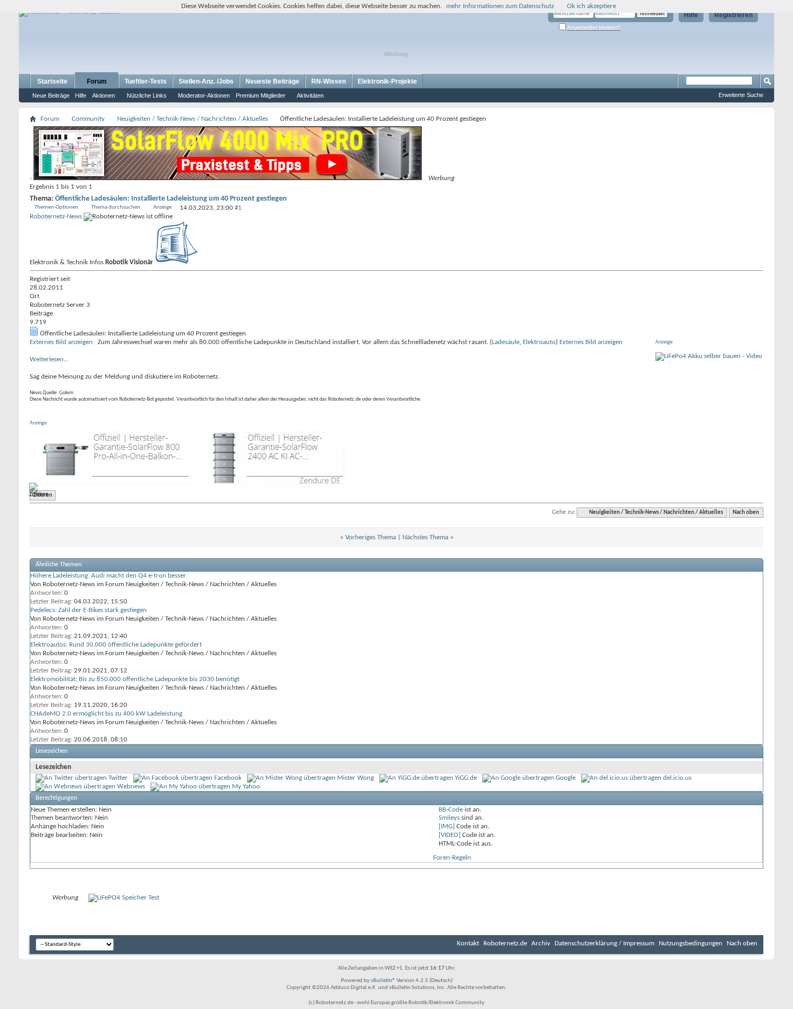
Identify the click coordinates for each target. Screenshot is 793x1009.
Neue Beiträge (51, 95)
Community (88, 118)
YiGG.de (466, 777)
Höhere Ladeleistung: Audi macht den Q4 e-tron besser (108, 575)
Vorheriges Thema (370, 537)
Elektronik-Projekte (387, 81)
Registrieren (733, 15)
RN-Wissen (328, 81)
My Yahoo (246, 786)
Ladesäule (505, 342)
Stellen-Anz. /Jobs (206, 81)
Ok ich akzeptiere (591, 6)
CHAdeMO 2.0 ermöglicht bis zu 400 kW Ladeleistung (106, 713)
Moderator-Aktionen (204, 95)
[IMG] (447, 826)
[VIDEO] (450, 835)
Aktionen (103, 95)
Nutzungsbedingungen (690, 943)
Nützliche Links (147, 95)
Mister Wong (355, 777)
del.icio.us (677, 777)
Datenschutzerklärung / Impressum (604, 943)
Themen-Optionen (56, 207)
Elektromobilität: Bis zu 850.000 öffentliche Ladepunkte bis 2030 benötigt (135, 679)
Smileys (449, 817)
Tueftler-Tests (146, 81)
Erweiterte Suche (741, 95)
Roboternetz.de (505, 943)
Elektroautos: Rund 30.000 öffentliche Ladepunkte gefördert (116, 644)
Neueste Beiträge (272, 81)
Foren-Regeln (452, 857)
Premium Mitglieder (260, 95)
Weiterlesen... (49, 359)
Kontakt (468, 943)
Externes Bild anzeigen (61, 342)
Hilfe (691, 15)
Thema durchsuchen (115, 207)
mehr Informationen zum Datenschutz (500, 6)
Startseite (52, 81)
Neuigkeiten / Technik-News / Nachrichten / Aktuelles (192, 118)
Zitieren (42, 495)
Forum (97, 81)
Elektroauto (539, 342)
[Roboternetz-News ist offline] (176, 262)
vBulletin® (383, 981)
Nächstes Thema (425, 537)
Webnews (131, 786)
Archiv (540, 943)
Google (566, 777)
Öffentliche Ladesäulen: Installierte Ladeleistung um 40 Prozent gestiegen (171, 199)
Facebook (228, 777)
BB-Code (451, 809)
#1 (238, 207)
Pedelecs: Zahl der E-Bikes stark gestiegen (88, 610)
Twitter (118, 777)
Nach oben (746, 513)
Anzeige (162, 207)
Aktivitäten (310, 95)
